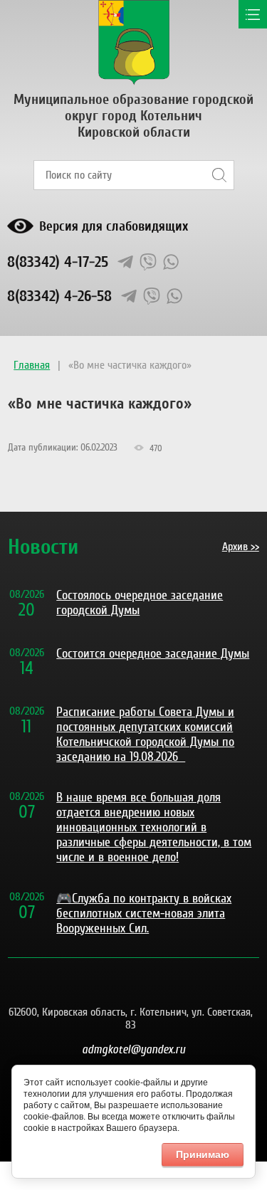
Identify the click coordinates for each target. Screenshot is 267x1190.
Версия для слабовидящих (113, 226)
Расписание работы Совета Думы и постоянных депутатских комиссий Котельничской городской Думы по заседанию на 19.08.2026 (145, 734)
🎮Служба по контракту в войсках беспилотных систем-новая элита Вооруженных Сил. (143, 913)
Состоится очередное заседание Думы (152, 653)
